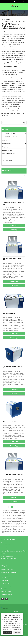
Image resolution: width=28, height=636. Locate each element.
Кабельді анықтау (6, 143)
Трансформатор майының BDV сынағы (13, 367)
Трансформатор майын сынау (10, 21)
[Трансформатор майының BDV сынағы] (14, 353)
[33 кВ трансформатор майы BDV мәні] (14, 245)
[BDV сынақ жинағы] (14, 409)
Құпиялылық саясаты (15, 629)
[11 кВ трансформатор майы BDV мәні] (14, 190)
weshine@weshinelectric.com (8, 558)
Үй (2, 612)
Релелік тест (5, 157)
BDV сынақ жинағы (9, 422)
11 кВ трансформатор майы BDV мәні (13, 203)
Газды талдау (5, 147)
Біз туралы (17, 612)
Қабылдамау (7, 632)
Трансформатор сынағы (8, 133)
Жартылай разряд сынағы (9, 153)
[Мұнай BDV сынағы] (14, 301)
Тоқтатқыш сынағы (7, 160)
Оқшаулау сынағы (7, 150)
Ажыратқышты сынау (7, 163)
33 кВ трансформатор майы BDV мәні (13, 259)
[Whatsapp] (2, 599)
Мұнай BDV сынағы (9, 314)
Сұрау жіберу (14, 230)
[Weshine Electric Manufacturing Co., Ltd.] (14, 6)
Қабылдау (17, 632)
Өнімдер (8, 19)
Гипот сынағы (5, 140)
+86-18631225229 (5, 545)
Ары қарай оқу (14, 225)
